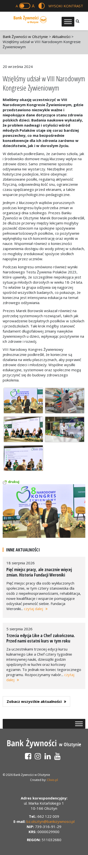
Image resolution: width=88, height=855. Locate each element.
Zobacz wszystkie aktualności (34, 701)
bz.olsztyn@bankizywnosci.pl (50, 821)
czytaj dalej (33, 608)
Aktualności (61, 36)
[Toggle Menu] (68, 21)
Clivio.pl (52, 780)
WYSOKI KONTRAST (65, 5)
